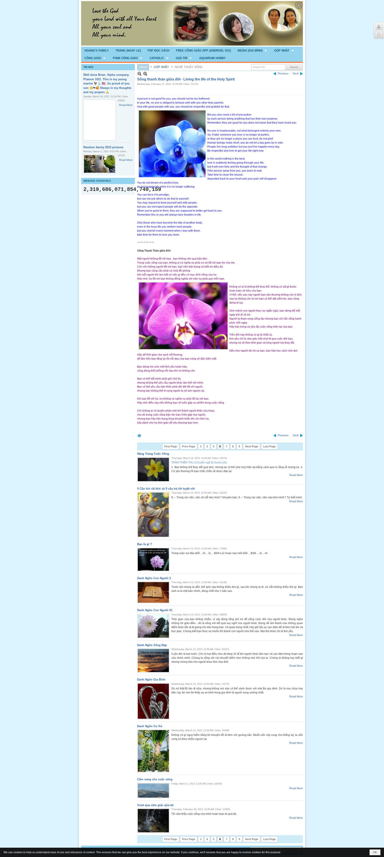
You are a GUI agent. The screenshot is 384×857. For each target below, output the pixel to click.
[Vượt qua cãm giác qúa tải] (153, 820)
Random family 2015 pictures (103, 147)
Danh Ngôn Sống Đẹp (152, 645)
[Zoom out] (145, 73)
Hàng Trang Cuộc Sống (153, 453)
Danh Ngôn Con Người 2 (154, 578)
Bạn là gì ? (144, 544)
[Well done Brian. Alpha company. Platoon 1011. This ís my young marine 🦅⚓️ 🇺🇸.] (99, 120)
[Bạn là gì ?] (153, 559)
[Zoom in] (139, 73)
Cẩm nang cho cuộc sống (154, 779)
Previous (283, 73)
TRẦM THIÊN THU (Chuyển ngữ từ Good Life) (199, 462)
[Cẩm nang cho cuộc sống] (153, 790)
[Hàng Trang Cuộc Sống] (153, 469)
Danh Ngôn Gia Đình (151, 679)
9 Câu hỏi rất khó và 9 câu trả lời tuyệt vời (166, 488)
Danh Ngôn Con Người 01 (154, 610)
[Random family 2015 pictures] (99, 164)
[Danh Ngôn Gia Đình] (153, 701)
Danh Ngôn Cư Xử (149, 726)
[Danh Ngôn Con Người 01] (153, 626)
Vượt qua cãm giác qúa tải (155, 805)
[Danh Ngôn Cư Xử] (153, 751)
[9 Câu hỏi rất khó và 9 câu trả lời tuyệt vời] (153, 515)
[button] (252, 50)
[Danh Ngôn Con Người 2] (153, 592)
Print (139, 435)
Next (295, 73)
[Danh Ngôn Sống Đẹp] (153, 660)
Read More (126, 105)
